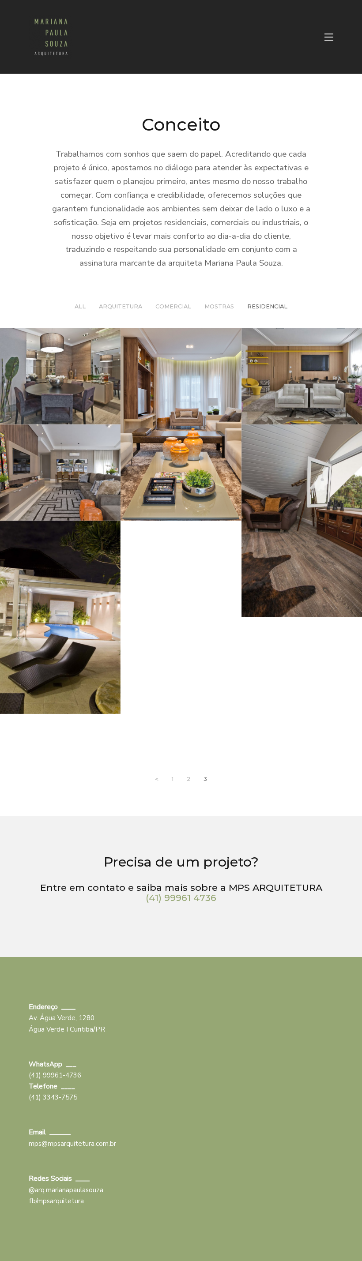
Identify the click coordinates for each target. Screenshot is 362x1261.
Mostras (219, 306)
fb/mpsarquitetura (56, 1201)
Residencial (267, 306)
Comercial (173, 306)
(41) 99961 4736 (181, 897)
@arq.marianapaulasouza (66, 1190)
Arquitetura (120, 306)
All (80, 306)
